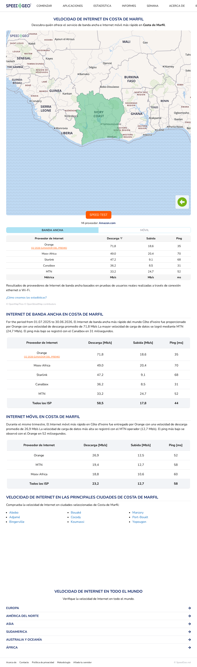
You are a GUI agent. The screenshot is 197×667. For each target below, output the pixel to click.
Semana (152, 6)
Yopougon (139, 522)
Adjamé (14, 517)
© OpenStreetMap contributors (40, 304)
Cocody (76, 517)
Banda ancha (52, 230)
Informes (129, 6)
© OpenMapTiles (15, 304)
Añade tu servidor (82, 662)
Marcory (138, 512)
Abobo (13, 512)
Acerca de (177, 6)
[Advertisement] (98, 557)
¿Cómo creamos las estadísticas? (26, 297)
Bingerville (16, 522)
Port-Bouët (140, 517)
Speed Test (99, 215)
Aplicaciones (73, 6)
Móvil (144, 230)
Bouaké (76, 512)
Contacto (24, 662)
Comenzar (44, 6)
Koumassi (77, 522)
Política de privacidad (43, 662)
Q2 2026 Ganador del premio (49, 248)
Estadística (102, 6)
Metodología (63, 662)
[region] (98, 122)
